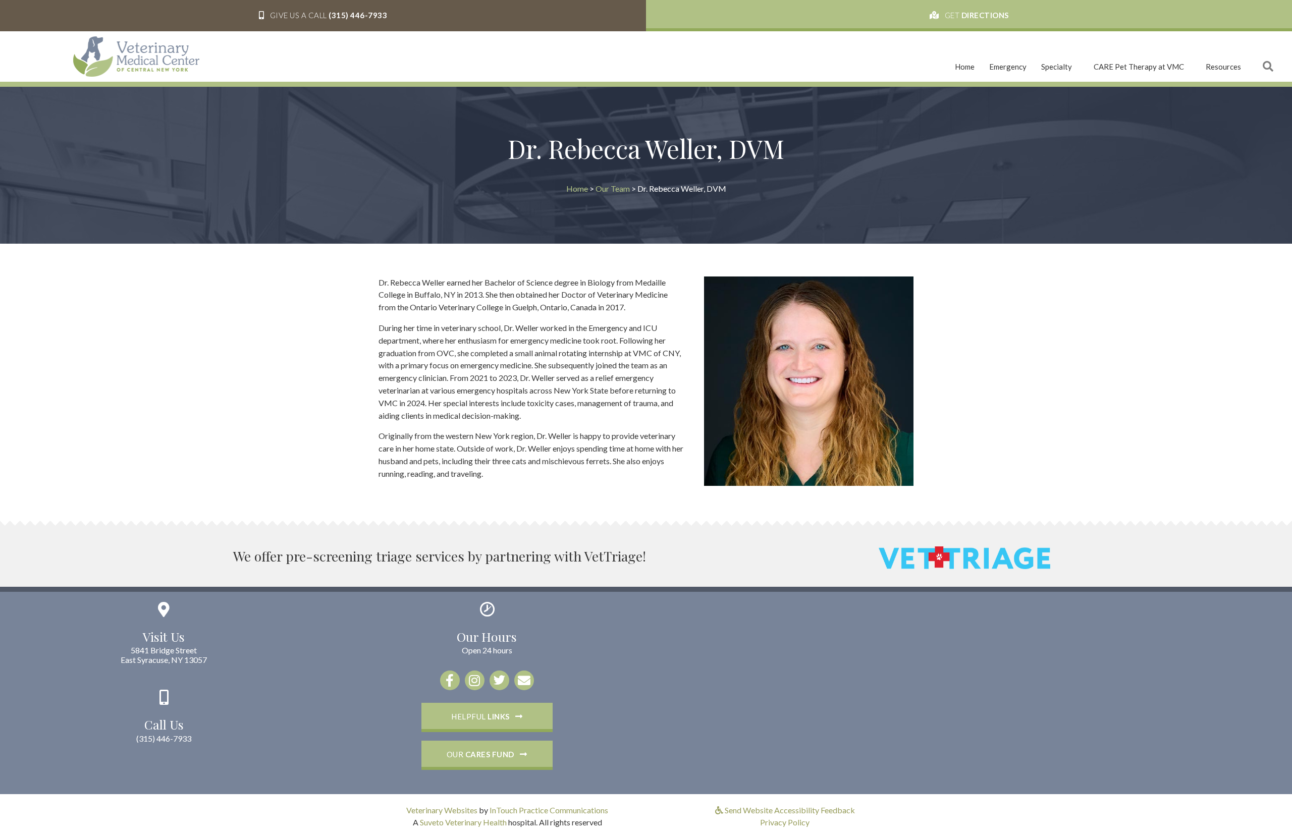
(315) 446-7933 (163, 738)
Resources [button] (1223, 66)
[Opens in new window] (964, 556)
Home (965, 66)
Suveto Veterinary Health (463, 822)
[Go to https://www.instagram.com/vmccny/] (474, 680)
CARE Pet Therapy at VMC (1139, 66)
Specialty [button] (1056, 66)
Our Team (613, 188)
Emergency (1008, 66)
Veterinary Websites (441, 810)
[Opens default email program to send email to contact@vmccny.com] (524, 680)
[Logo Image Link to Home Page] (136, 55)
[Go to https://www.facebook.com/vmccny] (450, 680)
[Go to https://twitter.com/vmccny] (499, 680)
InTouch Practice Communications (549, 810)
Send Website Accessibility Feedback (789, 810)
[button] (323, 15)
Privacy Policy (785, 822)
